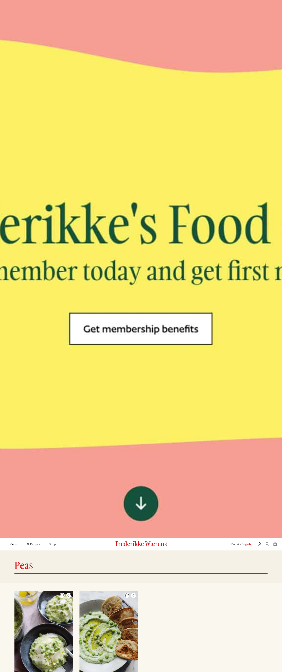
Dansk (235, 544)
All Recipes (33, 544)
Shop (52, 544)
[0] (275, 544)
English (246, 544)
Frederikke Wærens (141, 543)
